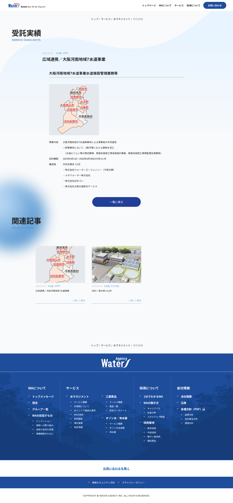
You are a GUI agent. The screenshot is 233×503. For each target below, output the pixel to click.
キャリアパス (153, 408)
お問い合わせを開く (116, 468)
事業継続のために (44, 433)
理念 (35, 403)
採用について (149, 388)
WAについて (37, 388)
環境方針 (189, 423)
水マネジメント (121, 19)
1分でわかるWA (153, 396)
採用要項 (149, 423)
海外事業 (78, 423)
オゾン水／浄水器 (116, 418)
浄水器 (112, 432)
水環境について (81, 406)
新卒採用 (151, 428)
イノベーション (43, 421)
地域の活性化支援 (44, 429)
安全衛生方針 (191, 418)
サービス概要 (80, 402)
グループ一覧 (40, 409)
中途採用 (151, 432)
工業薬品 (111, 396)
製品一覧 (113, 406)
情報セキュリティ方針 (103, 482)
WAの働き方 (151, 403)
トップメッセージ (43, 396)
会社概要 (186, 396)
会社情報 (183, 388)
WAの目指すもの (42, 415)
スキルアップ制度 (156, 416)
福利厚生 (151, 440)
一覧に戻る (116, 202)
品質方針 (189, 414)
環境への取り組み (44, 425)
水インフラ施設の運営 (85, 410)
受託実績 (138, 19)
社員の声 (151, 412)
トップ (94, 19)
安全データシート (118, 410)
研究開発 (78, 418)
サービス (106, 19)
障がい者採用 (153, 436)
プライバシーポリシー (133, 482)
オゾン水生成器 (117, 427)
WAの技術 (79, 414)
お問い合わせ (215, 5)
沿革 (183, 403)
